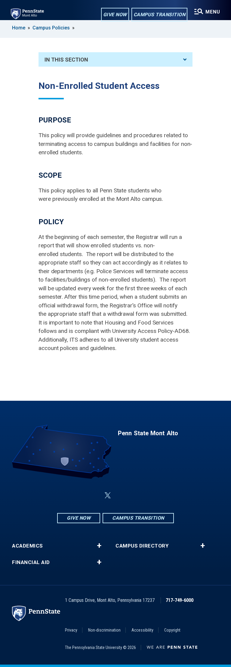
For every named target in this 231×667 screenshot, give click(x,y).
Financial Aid (31, 562)
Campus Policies (51, 28)
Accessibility (142, 630)
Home (18, 28)
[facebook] (77, 495)
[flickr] (122, 495)
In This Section (66, 59)
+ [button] (99, 546)
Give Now (115, 14)
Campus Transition (160, 14)
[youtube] (138, 495)
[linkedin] (93, 495)
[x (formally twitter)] (108, 495)
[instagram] (153, 495)
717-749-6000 (179, 600)
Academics (27, 546)
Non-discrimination (104, 630)
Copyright (172, 630)
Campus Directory (142, 546)
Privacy (71, 630)
